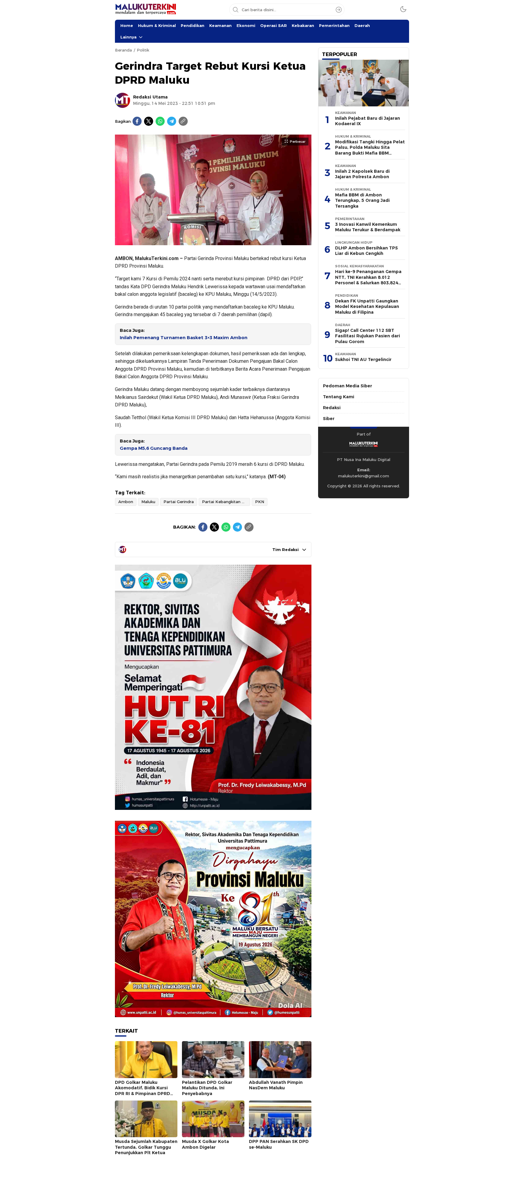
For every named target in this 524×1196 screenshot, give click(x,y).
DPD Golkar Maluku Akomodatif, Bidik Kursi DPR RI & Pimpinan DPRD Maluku (142, 1091)
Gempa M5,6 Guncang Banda (153, 448)
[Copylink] (183, 121)
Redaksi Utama (150, 97)
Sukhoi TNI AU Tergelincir (363, 359)
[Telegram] (171, 121)
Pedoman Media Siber (347, 385)
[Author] (122, 100)
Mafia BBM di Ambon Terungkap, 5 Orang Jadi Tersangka (362, 200)
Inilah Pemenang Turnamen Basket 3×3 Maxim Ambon (183, 337)
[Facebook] (137, 121)
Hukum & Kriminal (157, 25)
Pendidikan (192, 25)
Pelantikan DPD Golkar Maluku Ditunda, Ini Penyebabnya (207, 1088)
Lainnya (128, 37)
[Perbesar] (213, 241)
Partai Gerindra (178, 501)
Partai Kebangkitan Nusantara (226, 501)
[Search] (338, 9)
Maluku (148, 501)
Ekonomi (246, 25)
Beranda (123, 50)
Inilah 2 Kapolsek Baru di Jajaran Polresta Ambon (362, 174)
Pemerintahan (334, 25)
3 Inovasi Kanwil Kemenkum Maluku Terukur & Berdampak (367, 227)
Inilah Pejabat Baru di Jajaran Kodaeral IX (367, 121)
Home (126, 25)
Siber (328, 418)
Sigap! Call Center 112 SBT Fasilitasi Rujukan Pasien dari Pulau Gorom (367, 336)
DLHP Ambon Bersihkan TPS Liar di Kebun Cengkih (366, 251)
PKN (259, 501)
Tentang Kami (338, 396)
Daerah (362, 25)
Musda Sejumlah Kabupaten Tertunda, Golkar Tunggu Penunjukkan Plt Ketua (146, 1147)
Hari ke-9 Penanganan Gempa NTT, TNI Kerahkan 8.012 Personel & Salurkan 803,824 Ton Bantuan (368, 280)
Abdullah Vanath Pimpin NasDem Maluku (276, 1085)
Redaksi (332, 407)
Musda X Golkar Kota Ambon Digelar (205, 1144)
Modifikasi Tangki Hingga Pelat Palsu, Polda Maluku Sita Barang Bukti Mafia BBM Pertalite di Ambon (370, 150)
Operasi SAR (273, 25)
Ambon (125, 501)
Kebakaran (303, 25)
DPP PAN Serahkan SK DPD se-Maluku (279, 1144)
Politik (143, 50)
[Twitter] (148, 121)
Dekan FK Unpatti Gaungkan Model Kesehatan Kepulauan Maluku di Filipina (367, 307)
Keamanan (220, 25)
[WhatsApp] (160, 121)
